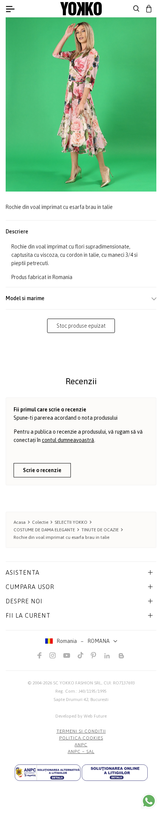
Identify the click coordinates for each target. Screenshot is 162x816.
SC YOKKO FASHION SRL (77, 683)
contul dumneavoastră (68, 440)
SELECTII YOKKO (71, 522)
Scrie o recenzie (42, 470)
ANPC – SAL (81, 751)
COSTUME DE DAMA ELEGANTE (44, 529)
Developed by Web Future (81, 716)
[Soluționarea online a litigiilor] (115, 772)
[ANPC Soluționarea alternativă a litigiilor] (48, 772)
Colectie (40, 522)
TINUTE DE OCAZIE (100, 529)
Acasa (20, 522)
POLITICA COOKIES (81, 738)
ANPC (81, 744)
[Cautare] (136, 8)
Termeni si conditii (81, 731)
